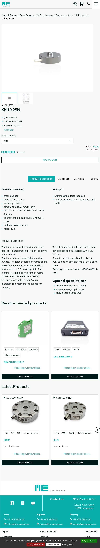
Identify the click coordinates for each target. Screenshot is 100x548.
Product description (41, 178)
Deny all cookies (36, 544)
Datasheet (63, 178)
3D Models (80, 178)
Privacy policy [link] (68, 544)
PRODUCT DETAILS (25, 377)
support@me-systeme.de (51, 524)
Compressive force (64, 15)
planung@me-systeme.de (84, 524)
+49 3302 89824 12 (48, 519)
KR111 (7, 440)
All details (8, 130)
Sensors (13, 15)
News (87, 537)
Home (4, 15)
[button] (9, 98)
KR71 (56, 440)
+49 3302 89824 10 (15, 519)
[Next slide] (97, 430)
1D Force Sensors (44, 15)
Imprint (5, 531)
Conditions (7, 537)
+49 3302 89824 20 (81, 519)
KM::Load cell (82, 15)
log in (95, 146)
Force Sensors (27, 15)
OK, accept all (89, 540)
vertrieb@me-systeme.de (17, 524)
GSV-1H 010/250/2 (14, 362)
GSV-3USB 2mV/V (63, 356)
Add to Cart (50, 160)
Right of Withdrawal (48, 531)
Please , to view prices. (27, 368)
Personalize (53, 544)
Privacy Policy (91, 531)
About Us (43, 537)
